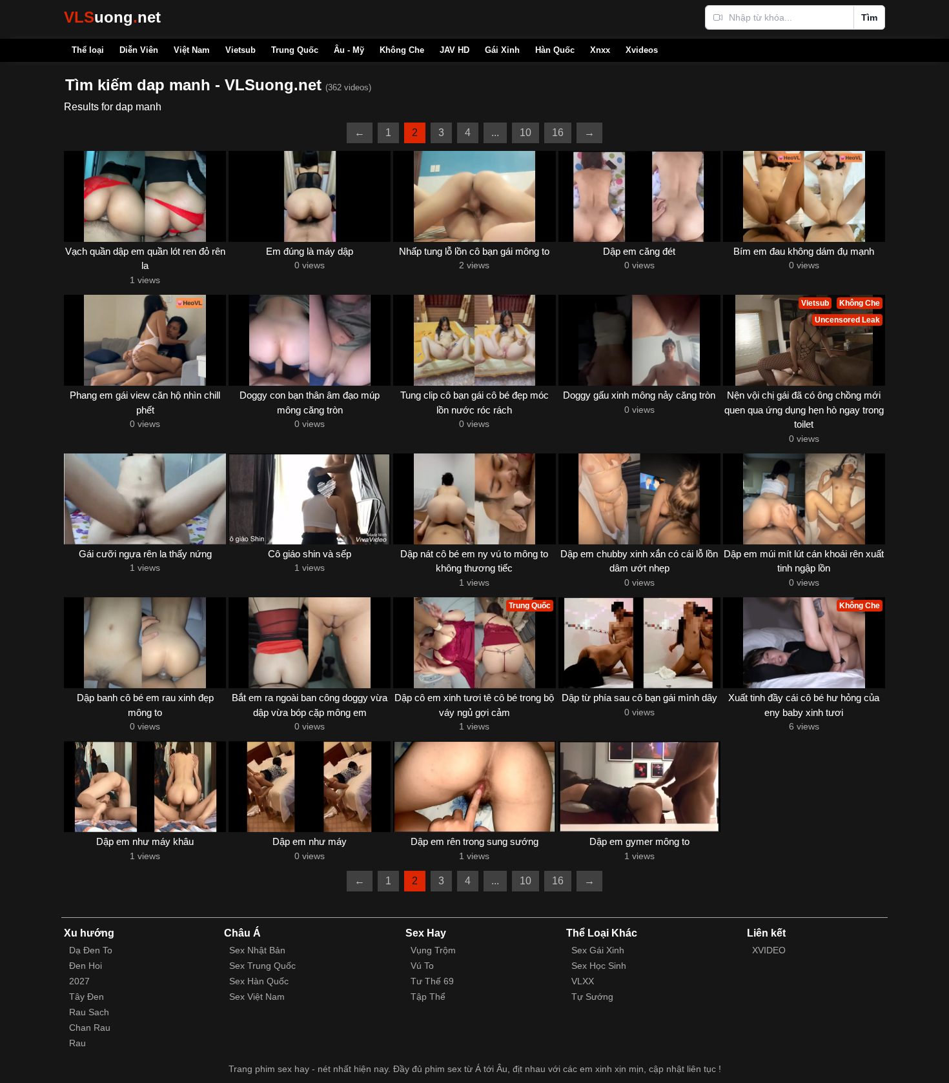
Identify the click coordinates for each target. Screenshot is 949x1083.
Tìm (869, 17)
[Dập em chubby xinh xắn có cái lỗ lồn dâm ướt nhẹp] (639, 498)
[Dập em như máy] (310, 786)
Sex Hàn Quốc (259, 981)
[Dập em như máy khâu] (145, 786)
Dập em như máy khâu (145, 841)
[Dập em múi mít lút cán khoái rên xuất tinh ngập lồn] (804, 498)
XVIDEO (769, 950)
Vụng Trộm (433, 950)
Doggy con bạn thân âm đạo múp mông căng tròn (310, 402)
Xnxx (600, 50)
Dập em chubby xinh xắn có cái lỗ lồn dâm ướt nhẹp (639, 561)
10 (525, 132)
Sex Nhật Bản (257, 950)
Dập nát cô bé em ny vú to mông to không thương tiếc (474, 561)
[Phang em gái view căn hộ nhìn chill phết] (145, 340)
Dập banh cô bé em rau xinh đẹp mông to (145, 705)
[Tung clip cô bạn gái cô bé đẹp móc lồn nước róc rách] (474, 340)
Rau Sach (89, 1012)
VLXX (582, 981)
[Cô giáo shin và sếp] (310, 498)
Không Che (402, 50)
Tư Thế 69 (432, 981)
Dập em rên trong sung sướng (474, 841)
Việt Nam (192, 50)
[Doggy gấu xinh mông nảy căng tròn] (639, 340)
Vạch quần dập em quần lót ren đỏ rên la (145, 259)
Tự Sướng (592, 996)
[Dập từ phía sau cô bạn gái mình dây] (639, 642)
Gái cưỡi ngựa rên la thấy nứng (145, 553)
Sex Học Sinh (598, 965)
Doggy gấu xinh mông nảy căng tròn (639, 395)
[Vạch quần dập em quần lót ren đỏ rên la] (145, 196)
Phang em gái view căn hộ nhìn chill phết (145, 402)
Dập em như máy (309, 841)
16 (558, 132)
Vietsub (240, 50)
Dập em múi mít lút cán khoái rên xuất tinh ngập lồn (804, 561)
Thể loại (88, 50)
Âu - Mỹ (349, 50)
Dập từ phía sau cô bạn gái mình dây (639, 697)
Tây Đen (86, 996)
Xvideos (642, 50)
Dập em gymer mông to (639, 841)
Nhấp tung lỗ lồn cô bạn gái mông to (474, 251)
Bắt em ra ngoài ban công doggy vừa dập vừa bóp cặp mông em (309, 705)
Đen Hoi (85, 965)
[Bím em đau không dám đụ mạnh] (804, 196)
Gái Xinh (502, 50)
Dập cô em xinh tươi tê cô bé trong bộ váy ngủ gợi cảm (474, 705)
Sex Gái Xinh (597, 950)
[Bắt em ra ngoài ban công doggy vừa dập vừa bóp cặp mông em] (310, 642)
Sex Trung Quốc (262, 965)
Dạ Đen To (90, 950)
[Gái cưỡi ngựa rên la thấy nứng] (145, 498)
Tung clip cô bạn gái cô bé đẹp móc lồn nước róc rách (474, 402)
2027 (79, 981)
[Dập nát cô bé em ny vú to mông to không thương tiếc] (474, 498)
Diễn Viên (138, 50)
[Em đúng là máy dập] (310, 196)
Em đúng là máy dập (309, 251)
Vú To (422, 965)
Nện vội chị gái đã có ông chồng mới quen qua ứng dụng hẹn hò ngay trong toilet (804, 410)
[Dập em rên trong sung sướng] (474, 786)
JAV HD (454, 50)
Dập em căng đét (639, 251)
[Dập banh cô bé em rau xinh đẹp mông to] (145, 642)
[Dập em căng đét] (639, 196)
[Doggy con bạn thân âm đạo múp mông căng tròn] (310, 340)
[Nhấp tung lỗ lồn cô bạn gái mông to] (474, 196)
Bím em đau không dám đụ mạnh (803, 251)
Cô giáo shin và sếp (309, 553)
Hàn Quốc (555, 50)
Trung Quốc (294, 50)
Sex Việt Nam (257, 996)
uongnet (112, 17)
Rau (77, 1043)
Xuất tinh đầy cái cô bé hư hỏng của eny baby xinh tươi (803, 705)
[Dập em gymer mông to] (639, 786)
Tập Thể (428, 996)
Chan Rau (89, 1027)
